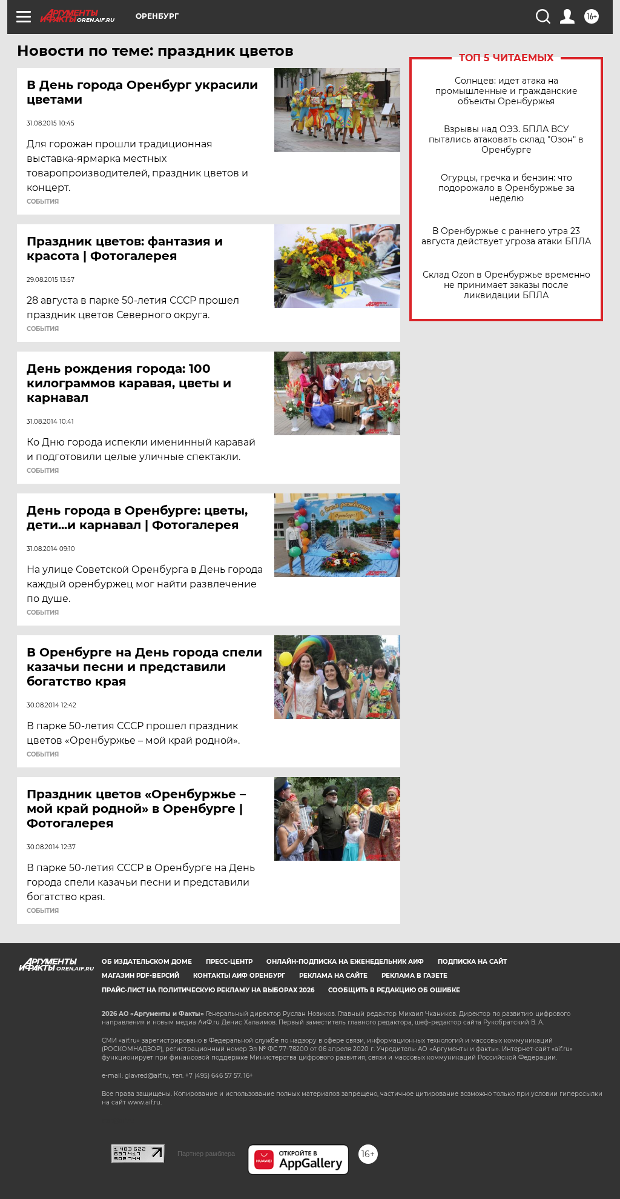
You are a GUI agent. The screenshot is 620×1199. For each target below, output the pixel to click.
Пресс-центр (229, 962)
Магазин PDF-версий (140, 976)
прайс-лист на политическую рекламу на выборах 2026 (208, 990)
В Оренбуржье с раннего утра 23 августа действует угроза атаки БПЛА (506, 236)
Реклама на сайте (333, 976)
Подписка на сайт (472, 962)
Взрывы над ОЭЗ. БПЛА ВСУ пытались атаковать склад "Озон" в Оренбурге (506, 139)
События (43, 202)
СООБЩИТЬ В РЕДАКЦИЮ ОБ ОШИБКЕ (394, 990)
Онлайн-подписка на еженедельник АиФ (345, 962)
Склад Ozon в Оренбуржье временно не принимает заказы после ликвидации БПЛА (506, 285)
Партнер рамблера (206, 1153)
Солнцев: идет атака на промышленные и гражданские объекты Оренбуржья (506, 91)
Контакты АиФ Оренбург (239, 976)
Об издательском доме (147, 962)
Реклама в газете (414, 976)
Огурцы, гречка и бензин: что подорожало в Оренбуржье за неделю (506, 188)
